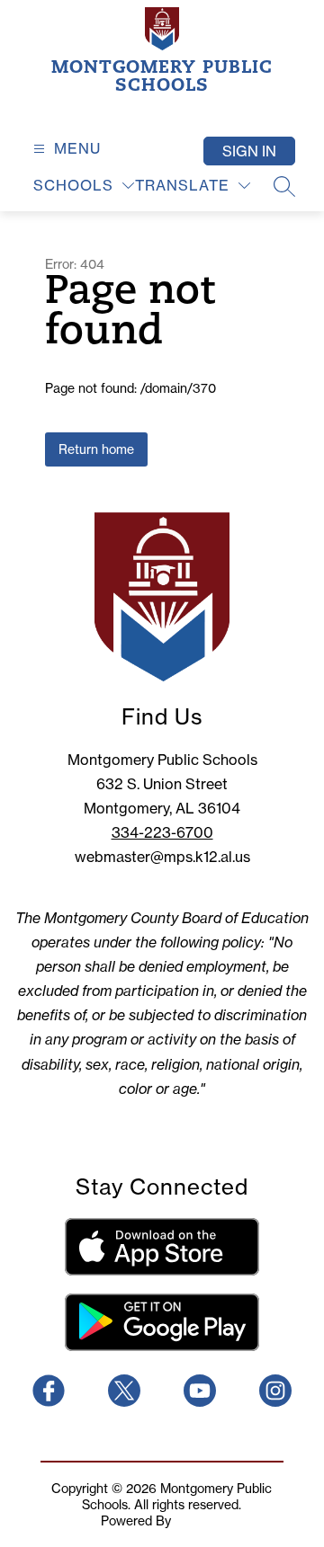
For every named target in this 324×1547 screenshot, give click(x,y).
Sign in (249, 151)
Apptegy (199, 1521)
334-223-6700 (162, 832)
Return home (96, 449)
